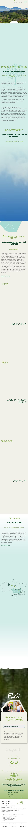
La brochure (11, 797)
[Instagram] (16, 762)
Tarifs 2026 (11, 795)
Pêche (4, 362)
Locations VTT (20, 480)
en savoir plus (5, 545)
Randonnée (7, 441)
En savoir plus (5, 276)
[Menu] (25, 2)
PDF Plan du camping (13, 792)
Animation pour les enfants (17, 401)
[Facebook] (12, 762)
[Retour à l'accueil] (5, 2)
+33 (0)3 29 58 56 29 (14, 786)
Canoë (15, 324)
